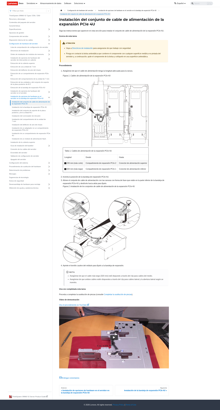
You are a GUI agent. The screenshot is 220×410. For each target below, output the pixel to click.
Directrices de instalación (20, 51)
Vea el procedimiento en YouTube (73, 305)
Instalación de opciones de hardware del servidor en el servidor (25, 92)
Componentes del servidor (18, 36)
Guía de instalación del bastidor (22, 146)
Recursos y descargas (17, 19)
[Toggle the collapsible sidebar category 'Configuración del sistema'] (49, 163)
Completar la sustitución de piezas (118, 294)
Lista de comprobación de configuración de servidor (29, 47)
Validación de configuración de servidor (25, 156)
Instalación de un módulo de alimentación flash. (29, 139)
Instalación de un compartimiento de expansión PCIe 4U (31, 134)
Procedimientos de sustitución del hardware (25, 166)
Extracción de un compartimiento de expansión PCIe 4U (30, 74)
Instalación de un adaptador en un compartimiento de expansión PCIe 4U (30, 129)
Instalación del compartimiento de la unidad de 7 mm (29, 120)
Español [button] (180, 3)
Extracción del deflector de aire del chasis (26, 70)
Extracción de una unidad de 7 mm (23, 67)
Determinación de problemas (19, 170)
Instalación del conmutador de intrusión (26, 116)
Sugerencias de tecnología (19, 177)
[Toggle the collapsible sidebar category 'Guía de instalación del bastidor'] (49, 146)
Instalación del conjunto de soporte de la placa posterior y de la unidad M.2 (29, 111)
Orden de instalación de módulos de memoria (27, 54)
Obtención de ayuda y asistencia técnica (23, 188)
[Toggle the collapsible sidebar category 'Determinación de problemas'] (49, 170)
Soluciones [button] (78, 3)
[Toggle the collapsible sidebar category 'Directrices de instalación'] (49, 51)
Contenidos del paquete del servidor (22, 22)
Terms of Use (131, 405)
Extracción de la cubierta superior (23, 63)
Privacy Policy (118, 405)
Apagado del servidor (18, 159)
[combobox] (12, 11)
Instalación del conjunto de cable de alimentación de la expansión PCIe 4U (31, 103)
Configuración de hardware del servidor (23, 44)
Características (14, 26)
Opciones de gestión (16, 33)
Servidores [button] (31, 3)
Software (67, 3)
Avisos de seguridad (16, 181)
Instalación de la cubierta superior (23, 142)
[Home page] (61, 10)
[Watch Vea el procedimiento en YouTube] (114, 337)
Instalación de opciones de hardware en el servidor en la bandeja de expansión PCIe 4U (27, 97)
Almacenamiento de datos (50, 3)
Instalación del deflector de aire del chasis (27, 125)
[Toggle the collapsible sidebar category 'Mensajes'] (49, 174)
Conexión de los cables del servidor (23, 149)
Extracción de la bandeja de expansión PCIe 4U (28, 87)
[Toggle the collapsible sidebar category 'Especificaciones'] (49, 29)
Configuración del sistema (18, 163)
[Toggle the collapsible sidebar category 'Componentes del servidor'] (49, 36)
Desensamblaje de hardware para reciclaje (24, 184)
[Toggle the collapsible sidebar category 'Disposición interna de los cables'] (49, 40)
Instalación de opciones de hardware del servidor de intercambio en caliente (25, 59)
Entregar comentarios (70, 378)
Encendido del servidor (19, 153)
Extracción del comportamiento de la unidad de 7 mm (30, 79)
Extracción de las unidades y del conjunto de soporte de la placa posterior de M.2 (30, 83)
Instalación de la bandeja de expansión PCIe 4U (29, 107)
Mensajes (12, 174)
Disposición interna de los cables (21, 40)
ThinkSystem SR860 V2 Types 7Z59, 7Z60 (24, 16)
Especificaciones (15, 29)
